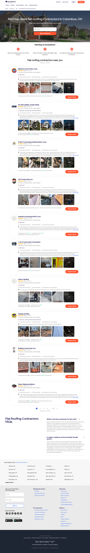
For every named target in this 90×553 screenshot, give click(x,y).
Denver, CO (12, 469)
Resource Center (65, 495)
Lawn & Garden (20, 5)
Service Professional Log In (41, 510)
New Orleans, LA (50, 473)
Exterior (13, 5)
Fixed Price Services (39, 495)
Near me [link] (12, 8)
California (41, 542)
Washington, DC (69, 479)
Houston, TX (30, 469)
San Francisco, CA (32, 479)
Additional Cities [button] (9, 482)
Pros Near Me (64, 500)
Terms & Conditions (53, 544)
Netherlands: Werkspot (54, 537)
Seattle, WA (49, 479)
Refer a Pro (63, 497)
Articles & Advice (33, 5)
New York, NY (68, 473)
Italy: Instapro (45, 537)
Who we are (64, 512)
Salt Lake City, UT (51, 476)
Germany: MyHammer (36, 537)
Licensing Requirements (66, 504)
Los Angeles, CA (50, 469)
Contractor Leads (39, 516)
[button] (23, 87)
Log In (73, 2)
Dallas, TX (67, 466)
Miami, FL (67, 469)
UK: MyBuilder (63, 537)
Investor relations (65, 519)
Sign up (15, 505)
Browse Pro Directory (40, 493)
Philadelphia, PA (13, 476)
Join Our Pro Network (40, 512)
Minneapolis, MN (31, 473)
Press (62, 516)
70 (53, 408)
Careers (63, 514)
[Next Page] (57, 408)
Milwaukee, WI (13, 473)
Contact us (63, 521)
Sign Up (81, 2)
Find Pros (37, 491)
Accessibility (52, 542)
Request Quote (72, 97)
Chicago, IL (49, 466)
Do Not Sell (46, 542)
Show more (75, 118)
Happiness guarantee (66, 523)
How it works (64, 510)
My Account (64, 491)
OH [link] (16, 8)
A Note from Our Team (66, 502)
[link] (45, 70)
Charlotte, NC (31, 466)
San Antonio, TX (68, 476)
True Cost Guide (65, 493)
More (26, 5)
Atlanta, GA (12, 466)
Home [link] (6, 8)
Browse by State (21, 462)
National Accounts (39, 519)
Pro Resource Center (40, 514)
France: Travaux (27, 537)
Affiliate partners (65, 525)
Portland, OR (31, 476)
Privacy (36, 542)
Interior (7, 5)
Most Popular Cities (9, 462)
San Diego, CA (13, 479)
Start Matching (45, 33)
